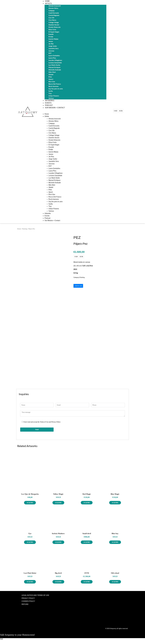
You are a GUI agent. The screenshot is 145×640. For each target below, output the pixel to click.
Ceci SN (51, 18)
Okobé (51, 74)
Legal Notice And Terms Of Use (35, 595)
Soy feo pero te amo (56, 89)
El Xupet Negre (54, 32)
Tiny (50, 93)
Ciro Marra (52, 20)
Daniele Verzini (54, 25)
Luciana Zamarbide (55, 63)
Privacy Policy (28, 598)
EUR (121, 111)
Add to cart (78, 286)
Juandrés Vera (53, 48)
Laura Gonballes (54, 55)
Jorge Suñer (53, 46)
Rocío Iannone (53, 86)
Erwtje (51, 36)
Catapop (51, 10)
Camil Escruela (54, 13)
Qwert (51, 79)
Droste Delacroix (54, 27)
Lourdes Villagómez (55, 60)
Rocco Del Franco (55, 84)
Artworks (49, 100)
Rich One (52, 81)
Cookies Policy (28, 601)
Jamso (51, 41)
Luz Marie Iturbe (54, 65)
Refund (25, 604)
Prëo (50, 77)
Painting (24, 229)
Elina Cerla (52, 29)
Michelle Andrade (55, 70)
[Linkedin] (127, 595)
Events (48, 103)
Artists (48, 3)
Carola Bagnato (54, 15)
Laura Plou (52, 58)
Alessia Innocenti (55, 6)
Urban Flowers (54, 96)
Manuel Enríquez (54, 67)
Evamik (51, 34)
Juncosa (51, 51)
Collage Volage (54, 22)
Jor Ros (51, 44)
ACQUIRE (30, 502)
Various (51, 98)
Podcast (49, 105)
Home (47, 1)
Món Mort (52, 72)
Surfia (51, 91)
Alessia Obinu (53, 8)
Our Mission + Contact (55, 107)
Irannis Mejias (53, 39)
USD (115, 111)
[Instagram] (123, 595)
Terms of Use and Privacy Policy (50, 422)
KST (50, 53)
